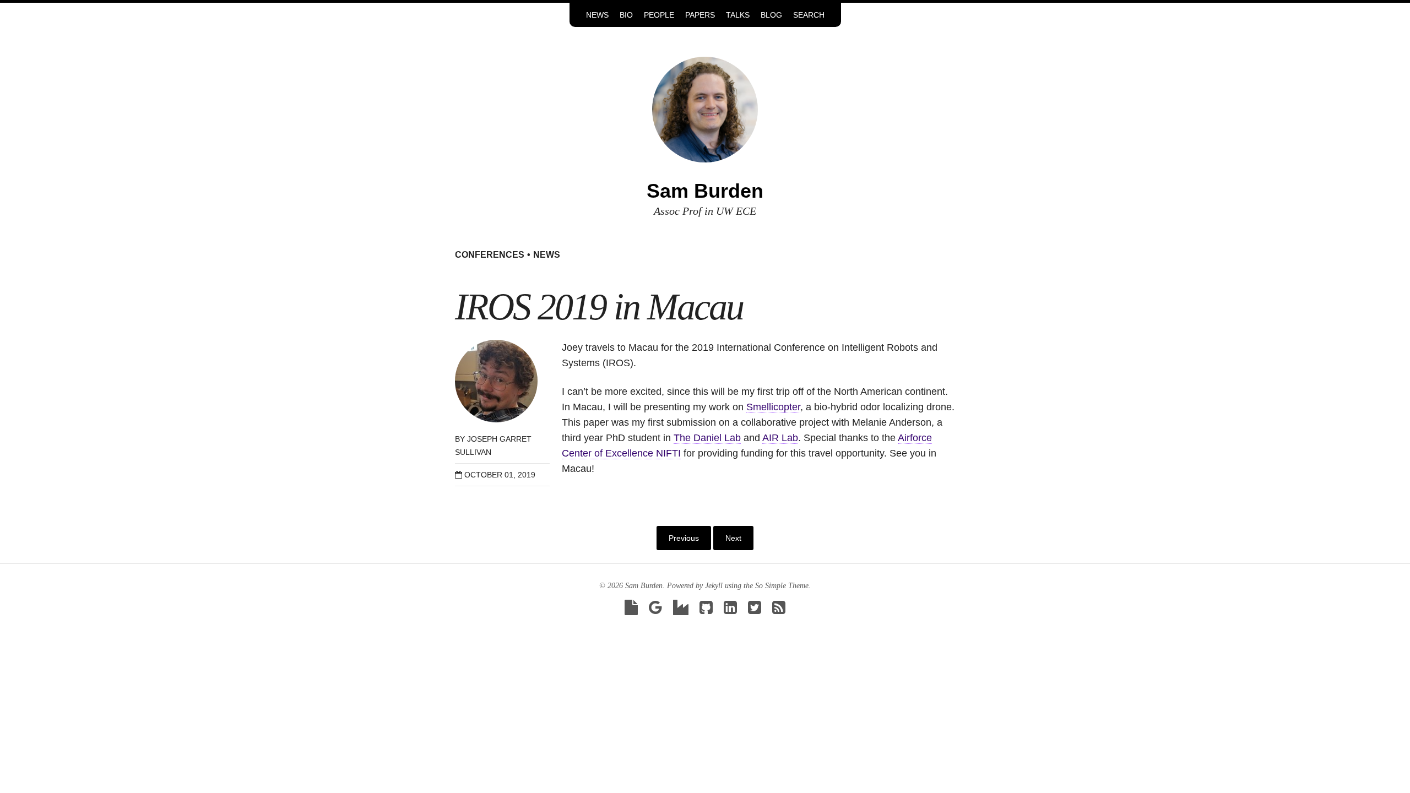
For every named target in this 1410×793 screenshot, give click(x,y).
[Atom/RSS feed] (779, 610)
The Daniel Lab (707, 437)
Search (809, 14)
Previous (684, 538)
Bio (626, 14)
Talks (738, 14)
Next (733, 538)
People (659, 14)
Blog (771, 14)
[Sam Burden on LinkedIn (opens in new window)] (730, 610)
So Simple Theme (782, 586)
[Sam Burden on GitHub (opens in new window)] (706, 610)
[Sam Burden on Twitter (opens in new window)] (755, 610)
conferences (489, 254)
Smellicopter (773, 406)
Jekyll (714, 586)
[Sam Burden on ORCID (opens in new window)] (681, 610)
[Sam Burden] (705, 108)
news (546, 254)
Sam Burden (705, 191)
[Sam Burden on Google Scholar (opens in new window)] (655, 610)
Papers (700, 14)
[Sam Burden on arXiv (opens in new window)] (631, 610)
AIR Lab (780, 437)
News (597, 14)
